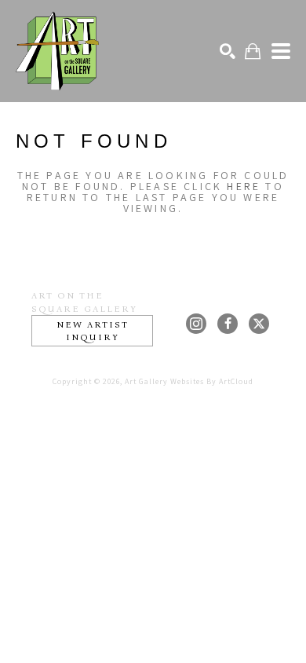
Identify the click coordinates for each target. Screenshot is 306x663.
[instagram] (196, 323)
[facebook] (227, 323)
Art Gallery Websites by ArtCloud (189, 381)
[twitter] (259, 323)
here (243, 186)
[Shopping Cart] (252, 51)
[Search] (227, 51)
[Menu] (280, 51)
